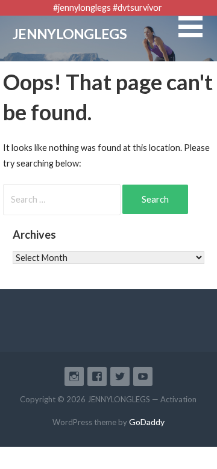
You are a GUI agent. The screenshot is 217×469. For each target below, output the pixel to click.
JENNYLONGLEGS (70, 33)
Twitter (120, 376)
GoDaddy (147, 422)
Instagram (74, 376)
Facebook (97, 376)
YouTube (143, 376)
